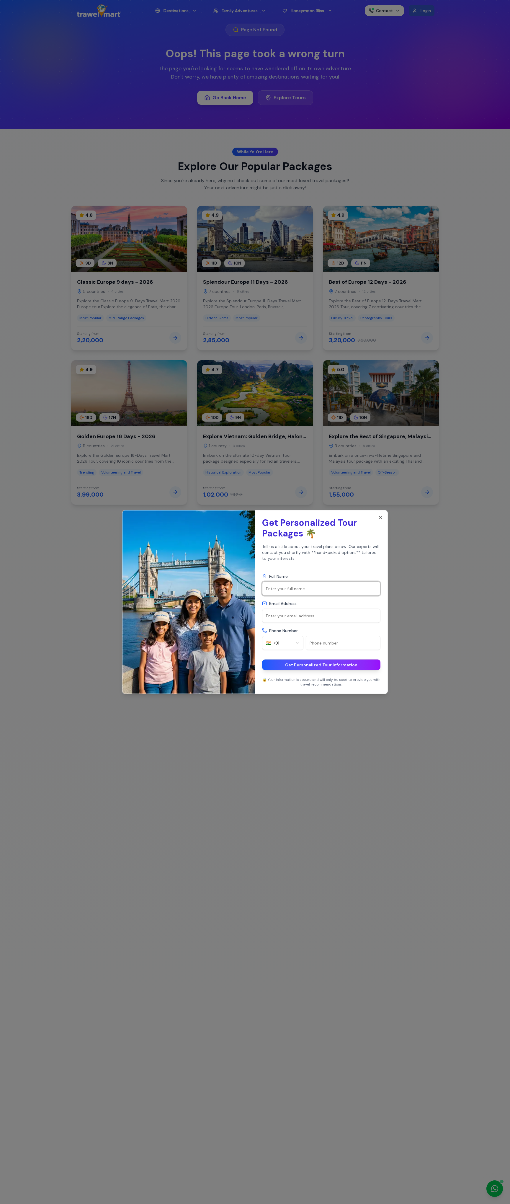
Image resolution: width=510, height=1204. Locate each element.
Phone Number (283, 630)
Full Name (278, 576)
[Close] (380, 517)
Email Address (283, 603)
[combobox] (282, 643)
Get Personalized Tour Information (321, 665)
